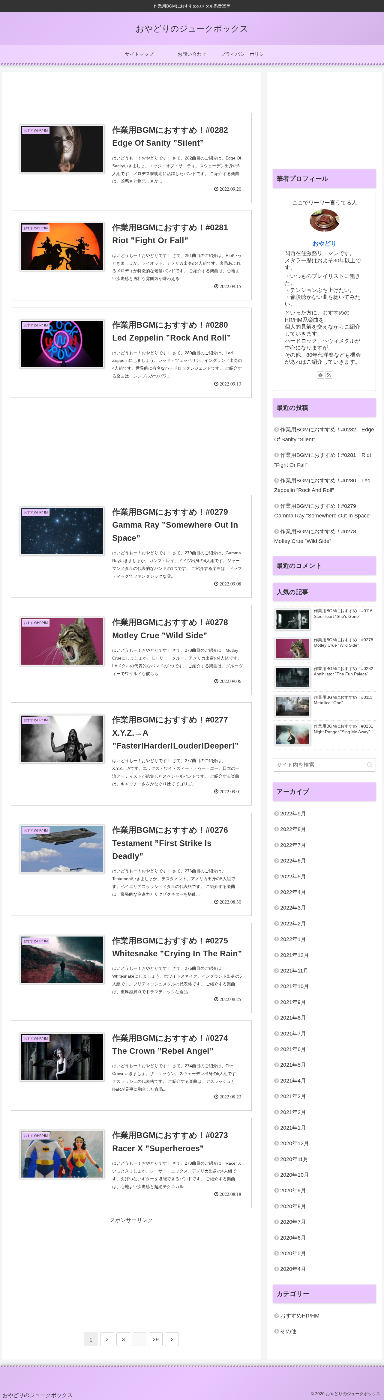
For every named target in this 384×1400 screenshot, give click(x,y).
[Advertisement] (131, 91)
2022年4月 (293, 892)
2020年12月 (294, 1144)
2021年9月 (293, 1002)
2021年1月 (293, 1128)
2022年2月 (293, 924)
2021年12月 (294, 955)
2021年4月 (293, 1081)
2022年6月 (293, 861)
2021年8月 (293, 1018)
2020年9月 (293, 1191)
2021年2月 (293, 1112)
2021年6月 (293, 1049)
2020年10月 (294, 1175)
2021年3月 (293, 1096)
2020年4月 (293, 1269)
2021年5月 (293, 1065)
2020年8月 (293, 1206)
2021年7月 (293, 1034)
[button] (369, 764)
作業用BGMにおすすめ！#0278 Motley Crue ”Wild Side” (318, 536)
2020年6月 (293, 1238)
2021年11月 (294, 971)
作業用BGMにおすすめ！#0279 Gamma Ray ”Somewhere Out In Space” (322, 511)
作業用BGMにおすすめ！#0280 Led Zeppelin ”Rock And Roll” (322, 485)
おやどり (325, 243)
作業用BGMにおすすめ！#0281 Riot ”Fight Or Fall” (322, 460)
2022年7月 (293, 845)
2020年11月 (294, 1159)
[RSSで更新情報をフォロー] (328, 375)
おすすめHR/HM (300, 1316)
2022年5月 (293, 877)
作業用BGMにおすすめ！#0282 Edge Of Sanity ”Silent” (324, 434)
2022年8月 (293, 830)
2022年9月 (293, 814)
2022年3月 (293, 908)
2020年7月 (293, 1222)
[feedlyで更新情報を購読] (320, 375)
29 (156, 1339)
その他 (288, 1332)
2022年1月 (293, 939)
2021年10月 (294, 987)
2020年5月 (293, 1253)
